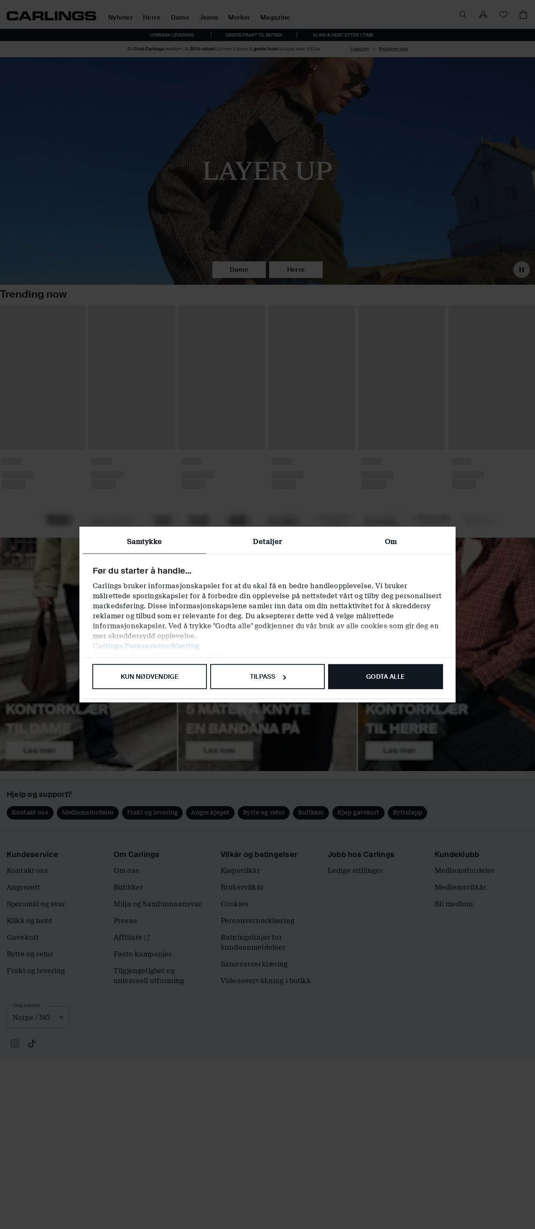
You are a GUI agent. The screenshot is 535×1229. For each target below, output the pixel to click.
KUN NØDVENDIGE (149, 677)
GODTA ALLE (385, 677)
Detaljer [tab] (267, 542)
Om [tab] (391, 542)
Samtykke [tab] (144, 542)
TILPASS (263, 677)
